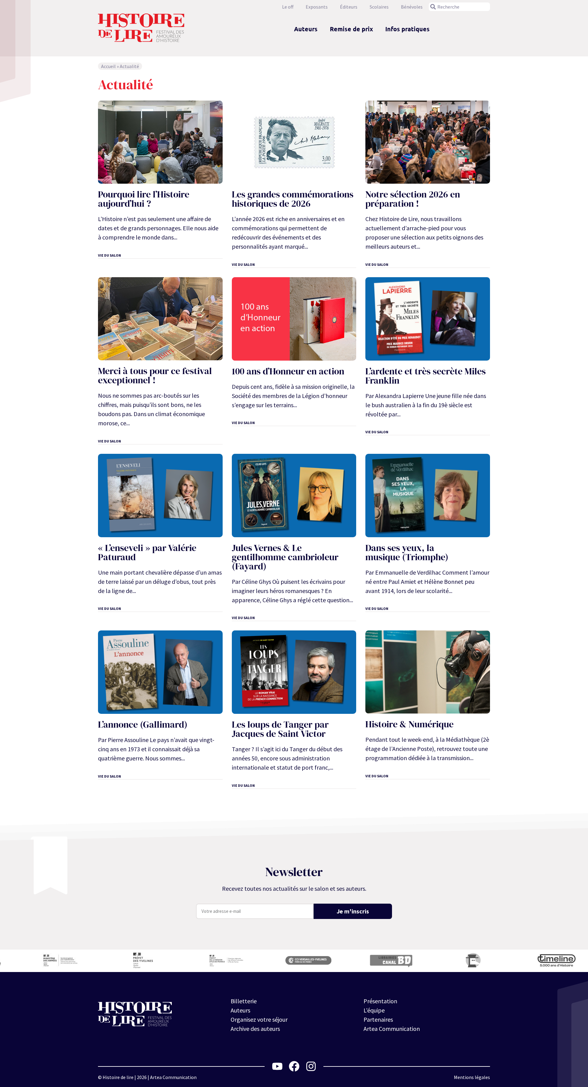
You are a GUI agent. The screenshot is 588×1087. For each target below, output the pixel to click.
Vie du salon (109, 255)
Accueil (108, 66)
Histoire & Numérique (409, 724)
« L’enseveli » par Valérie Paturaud (147, 552)
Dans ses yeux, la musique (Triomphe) (406, 552)
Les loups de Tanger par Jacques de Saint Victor (280, 729)
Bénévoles (412, 7)
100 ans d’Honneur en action (288, 371)
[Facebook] (294, 1066)
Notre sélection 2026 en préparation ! (412, 199)
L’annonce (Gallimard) (142, 724)
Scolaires (379, 7)
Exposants (317, 7)
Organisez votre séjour (259, 1019)
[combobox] (459, 6)
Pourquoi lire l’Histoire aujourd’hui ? (143, 199)
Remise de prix (351, 29)
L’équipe (374, 1010)
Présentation (380, 1001)
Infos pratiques (407, 29)
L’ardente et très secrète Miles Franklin (425, 376)
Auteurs (306, 29)
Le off (287, 7)
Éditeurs (348, 7)
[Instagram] (311, 1066)
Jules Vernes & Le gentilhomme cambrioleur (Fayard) (285, 557)
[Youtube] (277, 1066)
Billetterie (244, 1001)
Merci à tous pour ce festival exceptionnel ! (155, 375)
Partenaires (378, 1019)
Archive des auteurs (255, 1028)
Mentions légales (472, 1077)
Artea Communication (392, 1028)
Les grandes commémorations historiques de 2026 (292, 199)
